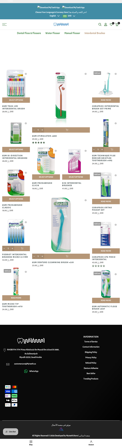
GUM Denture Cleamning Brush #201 (53, 262)
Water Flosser (52, 33)
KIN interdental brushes (72, 184)
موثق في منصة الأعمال (61, 425)
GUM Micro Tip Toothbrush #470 (12, 305)
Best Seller (91, 373)
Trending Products (90, 378)
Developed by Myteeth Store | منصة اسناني (72, 435)
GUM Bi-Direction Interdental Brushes (15, 156)
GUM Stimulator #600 (44, 136)
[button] (38, 142)
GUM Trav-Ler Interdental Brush (13, 107)
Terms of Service (90, 341)
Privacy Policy (91, 357)
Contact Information (91, 347)
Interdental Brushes (95, 33)
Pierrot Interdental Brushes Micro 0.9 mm (15, 255)
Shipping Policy (91, 352)
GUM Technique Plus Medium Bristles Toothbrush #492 (104, 158)
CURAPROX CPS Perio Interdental (104, 258)
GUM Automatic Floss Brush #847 (104, 307)
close (6, 1)
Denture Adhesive (91, 368)
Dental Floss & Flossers (29, 33)
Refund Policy (90, 363)
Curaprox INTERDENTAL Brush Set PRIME (105, 107)
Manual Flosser (72, 33)
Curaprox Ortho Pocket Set (102, 208)
